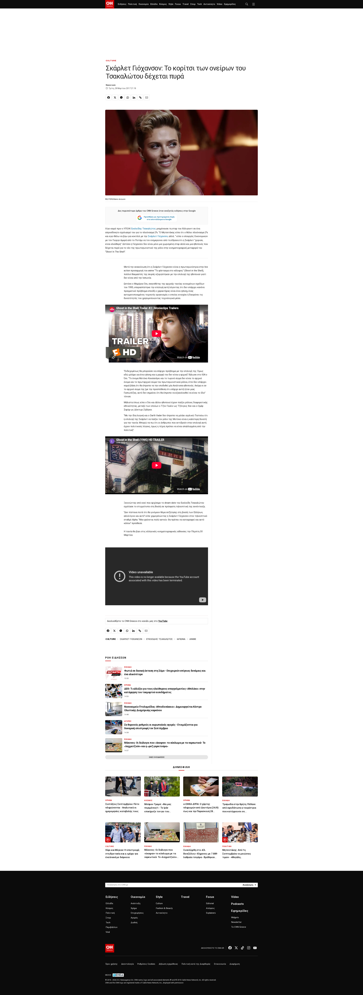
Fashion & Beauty (164, 908)
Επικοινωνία (220, 964)
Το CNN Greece (238, 927)
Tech (199, 4)
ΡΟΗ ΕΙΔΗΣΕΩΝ (115, 657)
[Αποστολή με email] (147, 97)
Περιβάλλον (111, 927)
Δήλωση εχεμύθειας (168, 964)
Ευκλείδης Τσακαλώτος (143, 228)
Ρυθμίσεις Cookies (146, 964)
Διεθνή (134, 922)
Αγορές (134, 917)
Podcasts (237, 904)
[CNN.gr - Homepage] (109, 4)
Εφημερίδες (230, 4)
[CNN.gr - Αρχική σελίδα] (109, 948)
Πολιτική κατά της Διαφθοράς (196, 964)
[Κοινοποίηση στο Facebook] (108, 97)
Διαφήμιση (235, 964)
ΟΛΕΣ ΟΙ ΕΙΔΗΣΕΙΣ (156, 757)
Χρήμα (134, 908)
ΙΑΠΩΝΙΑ (181, 639)
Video (219, 4)
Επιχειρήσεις (137, 913)
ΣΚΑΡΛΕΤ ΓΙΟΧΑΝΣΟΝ (131, 639)
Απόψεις (210, 908)
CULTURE (111, 61)
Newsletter (236, 922)
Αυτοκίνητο (209, 4)
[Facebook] (230, 947)
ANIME (192, 639)
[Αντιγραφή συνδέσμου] (140, 97)
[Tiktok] (242, 947)
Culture (159, 903)
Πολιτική (132, 4)
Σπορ (192, 4)
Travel (185, 4)
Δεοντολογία (127, 964)
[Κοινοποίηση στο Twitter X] (115, 97)
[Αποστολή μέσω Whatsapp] (127, 97)
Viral (108, 932)
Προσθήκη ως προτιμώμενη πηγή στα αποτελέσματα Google (159, 218)
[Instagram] (248, 947)
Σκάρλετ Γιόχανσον (158, 236)
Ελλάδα (154, 4)
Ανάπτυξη (135, 903)
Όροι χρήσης (111, 964)
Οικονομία (144, 4)
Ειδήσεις (122, 4)
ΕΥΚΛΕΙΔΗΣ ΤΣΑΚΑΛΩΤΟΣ (159, 639)
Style (170, 4)
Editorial (210, 903)
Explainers (211, 913)
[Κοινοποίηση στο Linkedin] (134, 97)
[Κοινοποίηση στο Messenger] (121, 97)
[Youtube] (255, 947)
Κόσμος (163, 4)
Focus (178, 4)
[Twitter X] (236, 947)
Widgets (235, 917)
